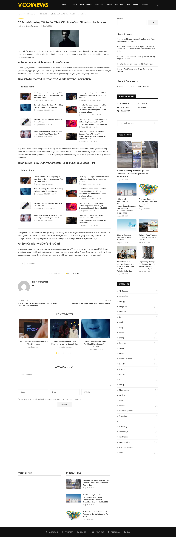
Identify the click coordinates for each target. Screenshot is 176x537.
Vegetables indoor (138, 447)
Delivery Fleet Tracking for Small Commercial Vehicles (148, 237)
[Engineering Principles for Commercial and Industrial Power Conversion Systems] (148, 252)
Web (128, 4)
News (138, 400)
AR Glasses (138, 291)
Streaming (119, 4)
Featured (73, 4)
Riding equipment (138, 411)
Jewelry (138, 369)
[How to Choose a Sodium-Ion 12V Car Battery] (126, 225)
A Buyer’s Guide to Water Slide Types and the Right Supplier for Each (148, 202)
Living (138, 385)
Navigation (144, 86)
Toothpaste (138, 437)
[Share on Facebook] (70, 273)
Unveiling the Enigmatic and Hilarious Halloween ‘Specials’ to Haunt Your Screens (94, 95)
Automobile (138, 296)
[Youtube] (152, 15)
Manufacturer (138, 390)
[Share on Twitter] (73, 273)
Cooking (145, 4)
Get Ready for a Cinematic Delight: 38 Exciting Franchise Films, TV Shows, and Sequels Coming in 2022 (93, 121)
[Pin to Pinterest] (75, 273)
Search (120, 18)
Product (138, 405)
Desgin (138, 327)
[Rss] (157, 15)
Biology (138, 301)
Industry (138, 364)
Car (138, 317)
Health (138, 353)
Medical (138, 395)
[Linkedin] (149, 15)
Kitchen (138, 374)
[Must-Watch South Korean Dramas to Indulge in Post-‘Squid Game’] (25, 134)
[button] (22, 338)
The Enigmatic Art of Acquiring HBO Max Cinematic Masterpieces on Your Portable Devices (48, 95)
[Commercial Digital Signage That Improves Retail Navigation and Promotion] (137, 154)
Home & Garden (85, 4)
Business (138, 312)
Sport (138, 421)
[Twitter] (147, 15)
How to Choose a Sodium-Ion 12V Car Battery (135, 64)
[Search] (157, 5)
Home (64, 4)
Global (138, 348)
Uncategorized (138, 442)
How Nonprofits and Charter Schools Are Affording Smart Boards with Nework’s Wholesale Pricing (126, 266)
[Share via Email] (78, 273)
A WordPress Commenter (127, 86)
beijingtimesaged (33, 26)
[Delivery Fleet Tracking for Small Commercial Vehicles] (148, 225)
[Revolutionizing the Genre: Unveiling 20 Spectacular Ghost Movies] (25, 107)
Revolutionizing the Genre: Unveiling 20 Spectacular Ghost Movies (95, 343)
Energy (109, 4)
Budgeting (99, 4)
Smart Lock (138, 416)
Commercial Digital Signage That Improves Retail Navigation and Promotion (136, 40)
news (21, 264)
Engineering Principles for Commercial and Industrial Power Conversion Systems (147, 265)
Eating (135, 4)
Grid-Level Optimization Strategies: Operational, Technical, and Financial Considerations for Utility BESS (136, 48)
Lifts (138, 379)
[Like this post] (68, 273)
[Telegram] (155, 15)
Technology (138, 432)
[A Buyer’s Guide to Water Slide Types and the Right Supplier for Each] (148, 189)
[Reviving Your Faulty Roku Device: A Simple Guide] (25, 122)
